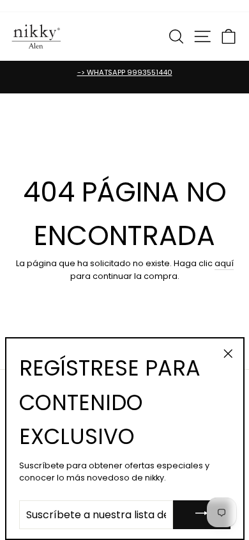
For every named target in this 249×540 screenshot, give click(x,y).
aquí (224, 263)
